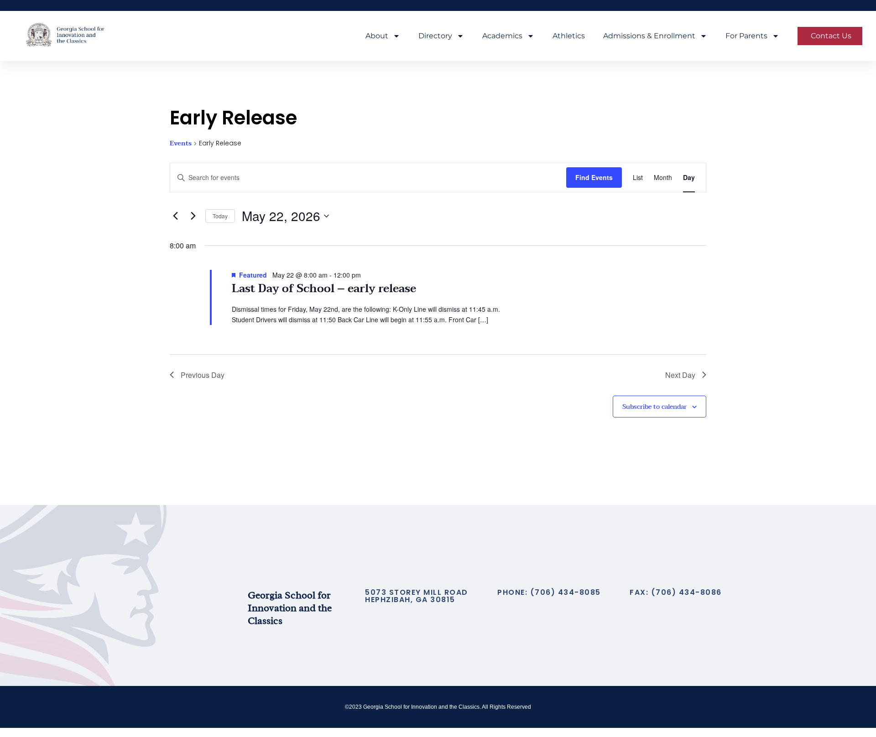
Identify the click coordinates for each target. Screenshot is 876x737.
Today (220, 216)
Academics (502, 35)
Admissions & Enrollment (649, 35)
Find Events (594, 177)
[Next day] (193, 216)
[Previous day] (175, 216)
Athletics (569, 35)
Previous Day (202, 375)
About (376, 35)
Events (181, 144)
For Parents (746, 35)
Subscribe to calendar (654, 407)
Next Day (680, 375)
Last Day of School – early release (324, 288)
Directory (435, 35)
